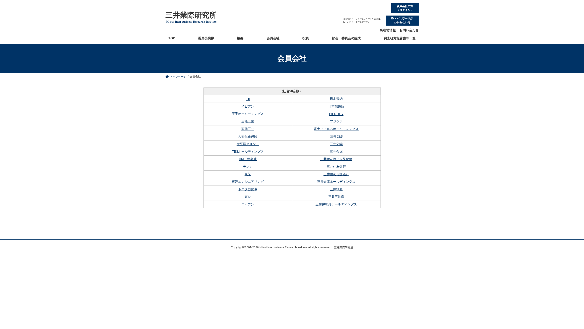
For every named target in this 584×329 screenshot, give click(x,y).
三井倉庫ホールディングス (336, 181)
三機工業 (247, 121)
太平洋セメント (248, 144)
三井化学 (336, 144)
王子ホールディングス (248, 114)
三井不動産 (336, 197)
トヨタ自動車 (247, 189)
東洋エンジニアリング (248, 181)
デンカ (248, 166)
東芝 (248, 174)
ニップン (247, 204)
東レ (248, 197)
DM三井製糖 (248, 159)
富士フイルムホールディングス (336, 129)
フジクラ (336, 121)
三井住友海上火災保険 (336, 159)
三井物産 (336, 189)
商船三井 (247, 129)
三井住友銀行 (336, 166)
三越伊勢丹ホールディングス (336, 204)
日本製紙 (336, 99)
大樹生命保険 (247, 136)
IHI (248, 99)
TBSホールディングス (248, 151)
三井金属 (336, 151)
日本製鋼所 (336, 106)
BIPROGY (336, 114)
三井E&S (336, 136)
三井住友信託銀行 (336, 174)
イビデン (247, 106)
